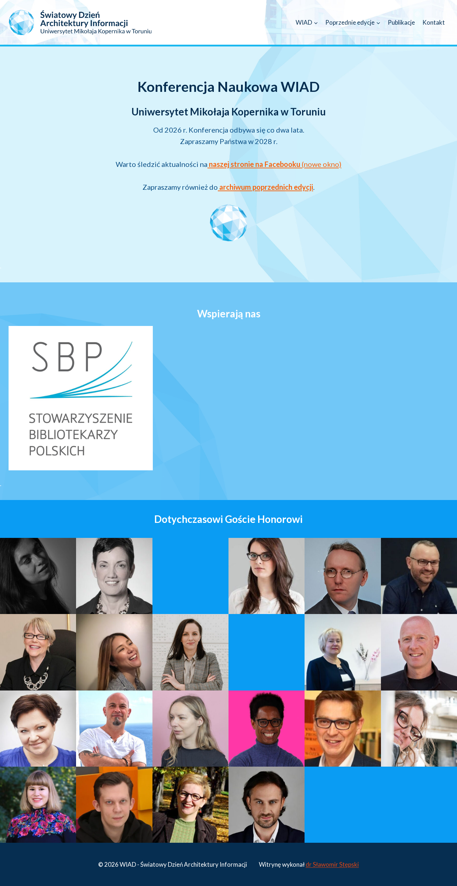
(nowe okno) (275, 164)
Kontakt (433, 22)
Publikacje (401, 22)
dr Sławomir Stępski (332, 864)
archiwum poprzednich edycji (265, 187)
